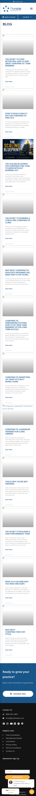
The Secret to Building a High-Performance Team (17, 532)
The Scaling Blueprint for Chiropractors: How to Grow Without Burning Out (17, 167)
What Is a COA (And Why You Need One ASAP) (16, 582)
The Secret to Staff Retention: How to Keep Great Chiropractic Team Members (17, 62)
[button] (31, 9)
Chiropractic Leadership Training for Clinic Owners (17, 431)
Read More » (9, 81)
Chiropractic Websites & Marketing (18, 794)
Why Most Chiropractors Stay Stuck (15, 632)
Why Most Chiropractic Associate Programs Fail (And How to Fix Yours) (17, 272)
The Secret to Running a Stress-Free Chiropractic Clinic (17, 220)
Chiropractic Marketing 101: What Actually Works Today (17, 379)
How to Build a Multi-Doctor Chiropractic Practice (16, 115)
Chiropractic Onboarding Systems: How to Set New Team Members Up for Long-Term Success (16, 325)
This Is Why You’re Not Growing (16, 482)
